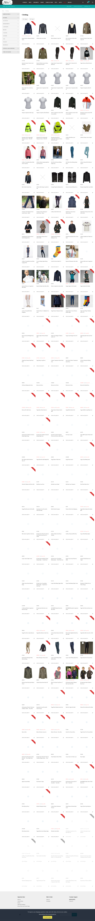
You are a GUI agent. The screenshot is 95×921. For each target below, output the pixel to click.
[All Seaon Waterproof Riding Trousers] (86, 350)
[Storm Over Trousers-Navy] (72, 722)
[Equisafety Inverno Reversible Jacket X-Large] (43, 697)
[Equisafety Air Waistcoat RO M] (86, 871)
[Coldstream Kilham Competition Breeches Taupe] (28, 598)
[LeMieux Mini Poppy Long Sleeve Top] (43, 177)
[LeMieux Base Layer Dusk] (43, 28)
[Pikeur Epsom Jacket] (28, 821)
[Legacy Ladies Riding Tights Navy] (72, 648)
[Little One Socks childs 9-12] (57, 251)
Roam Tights (82, 756)
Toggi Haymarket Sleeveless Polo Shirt (86, 336)
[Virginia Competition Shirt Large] (28, 103)
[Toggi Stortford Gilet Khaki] (86, 276)
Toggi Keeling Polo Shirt (41, 880)
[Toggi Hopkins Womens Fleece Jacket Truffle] (43, 226)
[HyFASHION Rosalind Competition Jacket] (72, 598)
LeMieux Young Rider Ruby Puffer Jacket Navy (28, 856)
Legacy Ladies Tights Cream (27, 558)
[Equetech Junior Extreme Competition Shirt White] (57, 871)
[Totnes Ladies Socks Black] (43, 846)
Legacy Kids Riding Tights (85, 533)
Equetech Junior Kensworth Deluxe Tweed (28, 683)
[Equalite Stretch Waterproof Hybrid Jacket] (28, 28)
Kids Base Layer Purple (55, 484)
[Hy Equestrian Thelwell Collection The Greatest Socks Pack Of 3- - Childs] (43, 524)
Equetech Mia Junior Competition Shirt (86, 262)
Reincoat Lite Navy (69, 385)
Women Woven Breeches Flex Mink (86, 707)
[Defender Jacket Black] (57, 821)
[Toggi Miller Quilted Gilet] (72, 400)
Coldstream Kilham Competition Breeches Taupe (27, 609)
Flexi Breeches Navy (25, 806)
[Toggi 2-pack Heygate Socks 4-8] (72, 326)
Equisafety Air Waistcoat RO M (85, 880)
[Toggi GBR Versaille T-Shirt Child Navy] (86, 425)
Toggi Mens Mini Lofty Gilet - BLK (86, 632)
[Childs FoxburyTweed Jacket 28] (43, 672)
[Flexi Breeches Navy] (28, 796)
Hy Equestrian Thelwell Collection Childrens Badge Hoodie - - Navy (43, 757)
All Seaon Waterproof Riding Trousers (85, 361)
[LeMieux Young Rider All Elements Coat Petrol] (72, 846)
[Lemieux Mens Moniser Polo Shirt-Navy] (57, 623)
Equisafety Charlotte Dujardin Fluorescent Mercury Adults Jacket (57, 435)
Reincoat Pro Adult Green (26, 409)
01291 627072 (72, 899)
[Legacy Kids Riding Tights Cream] (72, 573)
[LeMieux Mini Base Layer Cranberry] (72, 127)
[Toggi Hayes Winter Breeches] (43, 400)
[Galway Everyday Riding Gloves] (72, 177)
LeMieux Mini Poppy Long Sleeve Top (43, 188)
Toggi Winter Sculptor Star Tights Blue (86, 510)
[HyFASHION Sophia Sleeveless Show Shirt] (57, 598)
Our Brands (48, 901)
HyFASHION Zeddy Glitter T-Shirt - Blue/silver (86, 782)
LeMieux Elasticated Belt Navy (71, 533)
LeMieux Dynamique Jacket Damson (85, 832)
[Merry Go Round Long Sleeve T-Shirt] (57, 672)
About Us (48, 899)
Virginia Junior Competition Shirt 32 (72, 88)
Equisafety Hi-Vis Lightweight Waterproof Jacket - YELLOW (42, 138)
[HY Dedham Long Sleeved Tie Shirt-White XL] (72, 821)
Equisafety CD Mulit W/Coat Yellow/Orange (85, 584)
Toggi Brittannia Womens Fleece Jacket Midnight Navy (27, 237)
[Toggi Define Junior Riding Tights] (43, 821)
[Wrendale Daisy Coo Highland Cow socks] (43, 301)
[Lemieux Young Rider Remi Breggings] (28, 301)
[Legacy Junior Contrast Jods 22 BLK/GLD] (72, 53)
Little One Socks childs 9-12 (56, 261)
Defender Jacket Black (55, 831)
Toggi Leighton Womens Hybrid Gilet (42, 336)
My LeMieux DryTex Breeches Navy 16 (27, 460)
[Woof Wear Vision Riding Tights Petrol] (72, 152)
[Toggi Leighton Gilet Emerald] (72, 276)
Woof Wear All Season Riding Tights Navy (56, 163)
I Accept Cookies (47, 917)
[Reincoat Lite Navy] (72, 375)
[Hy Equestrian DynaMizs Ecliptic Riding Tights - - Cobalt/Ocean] (43, 549)
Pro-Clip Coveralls (69, 434)
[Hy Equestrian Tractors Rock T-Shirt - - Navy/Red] (72, 771)
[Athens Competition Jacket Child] (57, 276)
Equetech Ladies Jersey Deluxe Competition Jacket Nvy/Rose (85, 856)
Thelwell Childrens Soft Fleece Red (28, 484)
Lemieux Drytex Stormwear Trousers (56, 807)
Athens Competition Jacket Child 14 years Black (57, 113)
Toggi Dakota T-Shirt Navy (56, 459)
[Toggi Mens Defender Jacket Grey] (57, 697)
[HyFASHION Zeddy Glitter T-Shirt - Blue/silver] (86, 771)
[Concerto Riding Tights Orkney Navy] (43, 251)
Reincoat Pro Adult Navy (84, 385)
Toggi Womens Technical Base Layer (71, 807)
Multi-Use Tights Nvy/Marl (70, 707)
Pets (56, 2)
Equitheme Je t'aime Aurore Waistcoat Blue (70, 212)
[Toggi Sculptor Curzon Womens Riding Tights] (72, 301)
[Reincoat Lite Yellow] (57, 375)
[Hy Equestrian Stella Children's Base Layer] (86, 672)
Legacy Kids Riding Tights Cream (72, 583)
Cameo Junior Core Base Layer (71, 756)
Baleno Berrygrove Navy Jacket (42, 657)
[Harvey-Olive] (28, 722)
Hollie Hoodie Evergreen (55, 509)
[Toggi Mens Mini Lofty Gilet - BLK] (86, 623)
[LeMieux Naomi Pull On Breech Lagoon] (86, 152)
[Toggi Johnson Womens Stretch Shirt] (57, 400)
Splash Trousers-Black (26, 781)
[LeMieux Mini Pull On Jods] (57, 202)
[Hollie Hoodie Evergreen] (57, 499)
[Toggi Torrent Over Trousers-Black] (86, 722)
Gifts (60, 2)
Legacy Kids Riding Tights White (57, 583)
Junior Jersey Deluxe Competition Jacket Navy (72, 361)
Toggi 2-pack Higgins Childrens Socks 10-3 (56, 336)
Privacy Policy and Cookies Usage (24, 906)
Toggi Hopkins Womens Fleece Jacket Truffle (42, 237)
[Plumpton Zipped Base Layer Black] (86, 177)
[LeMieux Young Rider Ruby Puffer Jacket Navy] (28, 846)
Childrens (36, 2)
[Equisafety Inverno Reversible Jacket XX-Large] (43, 499)
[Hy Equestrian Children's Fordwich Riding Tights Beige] (28, 425)
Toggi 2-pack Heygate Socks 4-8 (71, 335)
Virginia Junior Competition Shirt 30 (42, 88)
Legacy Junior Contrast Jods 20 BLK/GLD (56, 64)
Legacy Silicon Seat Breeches (85, 806)
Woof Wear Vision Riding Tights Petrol (71, 163)
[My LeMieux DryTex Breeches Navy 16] (28, 449)
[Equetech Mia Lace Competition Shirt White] (28, 276)
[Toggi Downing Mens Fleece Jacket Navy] (72, 226)
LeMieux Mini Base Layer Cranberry (70, 138)
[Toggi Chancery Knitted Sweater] (86, 53)
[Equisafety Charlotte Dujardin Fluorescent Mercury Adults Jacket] (57, 425)
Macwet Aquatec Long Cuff (56, 38)
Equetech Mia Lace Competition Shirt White (27, 287)
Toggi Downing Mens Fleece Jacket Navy (72, 237)
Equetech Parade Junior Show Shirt (43, 286)
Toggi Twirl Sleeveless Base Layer (86, 608)
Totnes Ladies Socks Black (41, 855)
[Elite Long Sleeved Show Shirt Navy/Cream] (72, 28)
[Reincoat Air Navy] (43, 375)
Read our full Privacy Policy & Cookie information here (47, 914)
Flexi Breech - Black (40, 781)
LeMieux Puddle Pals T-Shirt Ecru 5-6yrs (86, 237)
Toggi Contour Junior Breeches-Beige (27, 584)
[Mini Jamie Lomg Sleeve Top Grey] (28, 524)
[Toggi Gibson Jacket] (72, 449)
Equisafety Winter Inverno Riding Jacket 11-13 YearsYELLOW (57, 856)
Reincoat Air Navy (40, 385)
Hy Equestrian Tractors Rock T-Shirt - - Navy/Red (71, 782)
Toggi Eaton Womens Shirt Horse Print (27, 361)
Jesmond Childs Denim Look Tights (85, 559)
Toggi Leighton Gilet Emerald (71, 286)
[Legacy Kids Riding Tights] (86, 524)
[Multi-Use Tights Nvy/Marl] (72, 697)
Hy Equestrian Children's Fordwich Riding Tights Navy (43, 435)
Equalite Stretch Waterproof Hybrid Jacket (28, 39)
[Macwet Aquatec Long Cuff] (57, 28)
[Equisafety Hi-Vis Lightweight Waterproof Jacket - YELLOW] (43, 127)
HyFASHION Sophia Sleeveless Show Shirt (56, 609)
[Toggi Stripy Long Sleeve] (43, 350)
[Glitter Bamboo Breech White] (57, 747)
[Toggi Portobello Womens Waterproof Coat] (57, 226)
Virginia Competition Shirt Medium (43, 112)
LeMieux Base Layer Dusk (41, 38)
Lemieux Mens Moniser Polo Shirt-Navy (57, 633)
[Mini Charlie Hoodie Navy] (28, 177)
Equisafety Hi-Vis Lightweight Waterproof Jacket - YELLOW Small (27, 139)
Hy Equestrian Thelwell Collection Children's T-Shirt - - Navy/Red (28, 708)
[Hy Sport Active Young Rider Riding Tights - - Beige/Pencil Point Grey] (43, 573)
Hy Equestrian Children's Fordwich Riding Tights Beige (28, 435)
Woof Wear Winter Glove (84, 484)
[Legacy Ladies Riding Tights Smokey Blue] (57, 648)
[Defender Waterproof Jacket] (43, 796)
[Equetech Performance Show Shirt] (72, 251)
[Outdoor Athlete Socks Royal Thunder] (57, 524)
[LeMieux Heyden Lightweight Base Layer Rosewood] (43, 152)
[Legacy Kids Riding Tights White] (57, 573)
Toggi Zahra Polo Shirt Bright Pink (43, 459)
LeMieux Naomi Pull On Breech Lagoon (86, 163)
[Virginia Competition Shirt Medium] (43, 103)
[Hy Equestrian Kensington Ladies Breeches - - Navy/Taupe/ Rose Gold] (28, 747)
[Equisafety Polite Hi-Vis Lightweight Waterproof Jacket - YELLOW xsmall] (57, 127)
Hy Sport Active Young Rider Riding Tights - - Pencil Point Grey (57, 559)
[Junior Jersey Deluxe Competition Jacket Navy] (72, 350)
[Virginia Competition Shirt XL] (86, 78)
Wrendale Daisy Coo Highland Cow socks (43, 311)
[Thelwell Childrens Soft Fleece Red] (28, 474)
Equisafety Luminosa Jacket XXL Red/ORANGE (86, 113)
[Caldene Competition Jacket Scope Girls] (57, 350)
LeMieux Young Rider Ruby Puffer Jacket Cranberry (28, 163)
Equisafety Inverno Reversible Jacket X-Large (42, 708)
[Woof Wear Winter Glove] (86, 474)
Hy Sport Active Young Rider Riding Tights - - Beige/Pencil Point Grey (42, 584)
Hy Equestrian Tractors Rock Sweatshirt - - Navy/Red (56, 782)
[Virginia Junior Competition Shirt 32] (72, 78)
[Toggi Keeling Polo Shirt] (43, 871)
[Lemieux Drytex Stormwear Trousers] (57, 796)
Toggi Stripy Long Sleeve (41, 360)
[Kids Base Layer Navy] (43, 474)
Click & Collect (78, 6)
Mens (30, 2)
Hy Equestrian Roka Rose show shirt (42, 609)
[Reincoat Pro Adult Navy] (86, 375)
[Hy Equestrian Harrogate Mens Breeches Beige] (28, 648)
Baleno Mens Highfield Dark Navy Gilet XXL (72, 633)
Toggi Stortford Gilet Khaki (85, 286)
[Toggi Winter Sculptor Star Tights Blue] (86, 499)
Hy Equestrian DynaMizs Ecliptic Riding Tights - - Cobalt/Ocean (42, 559)
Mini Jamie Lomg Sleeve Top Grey (28, 533)
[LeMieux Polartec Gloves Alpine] (86, 127)
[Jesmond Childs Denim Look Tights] (86, 549)
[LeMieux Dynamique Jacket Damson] (86, 821)
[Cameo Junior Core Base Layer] (72, 747)
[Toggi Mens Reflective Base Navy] (43, 623)
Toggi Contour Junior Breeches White (71, 559)
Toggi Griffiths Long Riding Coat (86, 409)
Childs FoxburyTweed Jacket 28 (42, 682)
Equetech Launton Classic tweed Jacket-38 (27, 64)
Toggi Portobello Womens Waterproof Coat (55, 237)
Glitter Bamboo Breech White (56, 756)
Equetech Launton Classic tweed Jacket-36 (86, 39)
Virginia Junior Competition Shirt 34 (57, 88)
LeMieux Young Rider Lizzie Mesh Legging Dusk (28, 262)
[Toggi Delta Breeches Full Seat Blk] (28, 499)
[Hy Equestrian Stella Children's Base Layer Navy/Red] (72, 672)
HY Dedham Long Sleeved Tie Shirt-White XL (71, 832)
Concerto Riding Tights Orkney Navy (42, 262)
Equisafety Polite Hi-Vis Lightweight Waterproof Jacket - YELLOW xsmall (56, 139)
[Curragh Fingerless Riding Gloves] (57, 177)
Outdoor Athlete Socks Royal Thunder (56, 534)
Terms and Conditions (21, 904)
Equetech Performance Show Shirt (72, 261)
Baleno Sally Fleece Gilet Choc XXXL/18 (27, 88)
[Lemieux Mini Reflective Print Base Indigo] (72, 871)
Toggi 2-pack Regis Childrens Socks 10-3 (85, 311)
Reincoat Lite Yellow (55, 385)
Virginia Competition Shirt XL (85, 87)
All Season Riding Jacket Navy (27, 385)
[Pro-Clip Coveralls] (72, 425)
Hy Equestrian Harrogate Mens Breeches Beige (27, 658)
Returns (19, 902)
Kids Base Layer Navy (40, 484)
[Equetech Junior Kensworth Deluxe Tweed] (28, 672)
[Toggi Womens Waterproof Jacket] (57, 301)
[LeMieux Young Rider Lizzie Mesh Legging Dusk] (28, 251)
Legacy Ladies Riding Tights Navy (72, 657)
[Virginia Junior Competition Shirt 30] (43, 78)
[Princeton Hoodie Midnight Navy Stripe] (28, 326)
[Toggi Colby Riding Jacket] (86, 449)
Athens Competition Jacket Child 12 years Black (71, 113)
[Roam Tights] (86, 747)
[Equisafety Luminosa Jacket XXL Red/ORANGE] (86, 103)
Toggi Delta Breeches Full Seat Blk (28, 509)
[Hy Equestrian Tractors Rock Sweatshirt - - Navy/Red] (57, 771)
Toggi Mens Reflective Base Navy (42, 632)
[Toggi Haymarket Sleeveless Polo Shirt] (86, 326)
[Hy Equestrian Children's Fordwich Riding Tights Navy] (43, 425)
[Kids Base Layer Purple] (57, 474)
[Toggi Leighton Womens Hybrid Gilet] (43, 326)
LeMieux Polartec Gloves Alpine (86, 137)
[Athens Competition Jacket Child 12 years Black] (72, 103)
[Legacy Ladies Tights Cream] (28, 549)
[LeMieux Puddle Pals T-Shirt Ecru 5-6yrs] (86, 226)
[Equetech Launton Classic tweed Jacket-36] (86, 28)
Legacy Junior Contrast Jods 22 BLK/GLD (71, 64)
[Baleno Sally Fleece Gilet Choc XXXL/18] (28, 78)
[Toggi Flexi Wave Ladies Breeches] (28, 623)
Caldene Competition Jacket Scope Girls (57, 361)
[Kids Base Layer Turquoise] (72, 474)
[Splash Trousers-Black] (28, 771)
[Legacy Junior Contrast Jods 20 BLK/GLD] (57, 53)
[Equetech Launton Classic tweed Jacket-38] (28, 53)
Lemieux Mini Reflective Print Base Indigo (71, 881)
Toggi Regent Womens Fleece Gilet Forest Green (86, 212)
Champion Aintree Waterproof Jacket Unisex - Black (42, 212)
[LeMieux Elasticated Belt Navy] (72, 524)
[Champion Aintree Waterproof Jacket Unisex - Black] (43, 202)
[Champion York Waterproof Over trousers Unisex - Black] (28, 202)
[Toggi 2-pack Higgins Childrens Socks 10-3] (57, 326)
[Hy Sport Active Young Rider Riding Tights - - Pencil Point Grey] (57, 549)
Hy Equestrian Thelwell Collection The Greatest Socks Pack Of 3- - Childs (43, 535)
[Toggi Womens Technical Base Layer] (72, 796)
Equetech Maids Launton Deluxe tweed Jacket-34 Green (42, 64)
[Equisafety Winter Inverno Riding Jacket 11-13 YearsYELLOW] (57, 846)
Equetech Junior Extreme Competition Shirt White (55, 881)
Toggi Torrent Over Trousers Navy (86, 657)
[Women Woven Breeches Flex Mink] (86, 697)
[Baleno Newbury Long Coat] (43, 722)
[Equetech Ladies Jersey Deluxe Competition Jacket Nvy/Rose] (86, 846)
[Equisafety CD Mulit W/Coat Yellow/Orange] (86, 573)
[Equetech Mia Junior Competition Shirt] (86, 251)
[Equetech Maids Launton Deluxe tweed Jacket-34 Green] (43, 53)
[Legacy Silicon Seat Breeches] (86, 796)
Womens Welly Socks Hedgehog (71, 509)
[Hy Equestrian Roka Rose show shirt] (43, 598)
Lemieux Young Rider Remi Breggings (27, 311)
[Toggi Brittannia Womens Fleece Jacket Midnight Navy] (28, 226)
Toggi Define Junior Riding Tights (43, 831)
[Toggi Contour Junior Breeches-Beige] (28, 573)
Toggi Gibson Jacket (69, 459)
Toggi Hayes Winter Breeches (42, 409)
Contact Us (87, 6)
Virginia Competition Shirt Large (27, 112)
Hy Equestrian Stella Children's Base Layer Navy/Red (71, 683)
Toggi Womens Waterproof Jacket (57, 310)
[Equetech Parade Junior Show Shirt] (43, 276)
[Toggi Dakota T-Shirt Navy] (57, 449)
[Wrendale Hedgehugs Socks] (28, 871)
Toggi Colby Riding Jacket (85, 459)
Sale (65, 2)
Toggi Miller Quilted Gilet (70, 409)
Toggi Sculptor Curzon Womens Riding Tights (71, 311)
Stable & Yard (49, 2)
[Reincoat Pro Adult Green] (28, 400)
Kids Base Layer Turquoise (70, 484)
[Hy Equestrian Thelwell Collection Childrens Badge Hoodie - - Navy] (43, 747)
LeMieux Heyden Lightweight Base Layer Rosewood (43, 163)
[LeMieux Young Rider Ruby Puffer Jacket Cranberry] (28, 152)
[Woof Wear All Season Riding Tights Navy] (57, 152)
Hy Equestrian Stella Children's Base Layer (85, 683)
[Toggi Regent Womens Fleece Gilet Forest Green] (86, 202)
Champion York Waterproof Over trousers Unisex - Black (27, 212)
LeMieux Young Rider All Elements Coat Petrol (72, 856)
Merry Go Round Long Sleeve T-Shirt (57, 683)
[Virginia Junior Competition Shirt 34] (57, 78)
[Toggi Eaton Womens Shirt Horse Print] (28, 350)
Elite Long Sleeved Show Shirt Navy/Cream (71, 39)
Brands (70, 2)
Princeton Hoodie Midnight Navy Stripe (28, 336)
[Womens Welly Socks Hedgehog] (72, 499)
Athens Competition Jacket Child (57, 286)
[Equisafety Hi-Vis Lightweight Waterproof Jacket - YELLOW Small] (28, 127)
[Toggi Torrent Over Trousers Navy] (86, 648)
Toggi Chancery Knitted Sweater (86, 63)
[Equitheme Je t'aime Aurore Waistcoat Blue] (72, 202)
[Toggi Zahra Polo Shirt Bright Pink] (43, 449)
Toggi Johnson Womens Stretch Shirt (56, 410)
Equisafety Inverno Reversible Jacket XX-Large (42, 510)
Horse (42, 2)
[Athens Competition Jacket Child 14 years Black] (57, 103)
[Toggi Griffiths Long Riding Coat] (86, 400)
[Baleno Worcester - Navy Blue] (57, 722)
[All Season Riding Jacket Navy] (28, 375)
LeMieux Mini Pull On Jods (56, 211)
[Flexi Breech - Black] (43, 771)
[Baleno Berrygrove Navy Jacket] (43, 648)
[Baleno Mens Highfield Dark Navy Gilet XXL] (72, 623)
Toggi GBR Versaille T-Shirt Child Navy (86, 435)
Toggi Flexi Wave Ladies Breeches (28, 632)
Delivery (69, 6)
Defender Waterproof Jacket (41, 806)
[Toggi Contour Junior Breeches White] (72, 549)
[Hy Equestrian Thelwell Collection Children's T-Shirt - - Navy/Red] (28, 697)
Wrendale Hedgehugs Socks (27, 880)
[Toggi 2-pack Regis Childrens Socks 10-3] (86, 301)
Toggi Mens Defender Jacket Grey (57, 707)
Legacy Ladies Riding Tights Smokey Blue (56, 658)
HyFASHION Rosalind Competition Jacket (72, 609)
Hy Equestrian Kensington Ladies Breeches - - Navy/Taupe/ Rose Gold (28, 758)
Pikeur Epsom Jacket (25, 831)
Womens (25, 2)
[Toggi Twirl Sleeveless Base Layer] (86, 598)
